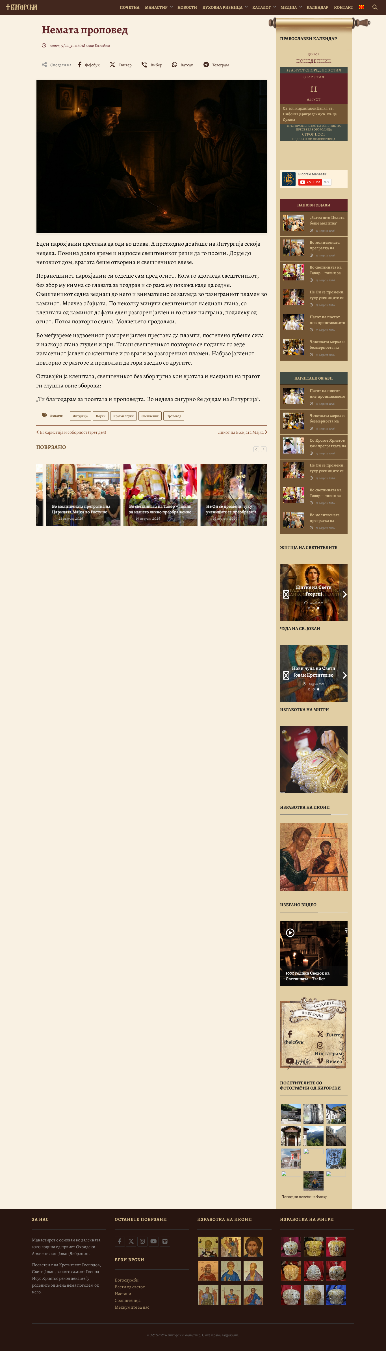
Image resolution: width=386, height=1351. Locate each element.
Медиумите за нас (132, 1307)
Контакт (343, 7)
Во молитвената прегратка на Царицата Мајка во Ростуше (72, 509)
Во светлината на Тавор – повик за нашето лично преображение (151, 509)
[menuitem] (361, 7)
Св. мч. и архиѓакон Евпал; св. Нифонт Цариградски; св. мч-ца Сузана (310, 114)
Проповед (173, 416)
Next (343, 592)
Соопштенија (127, 1300)
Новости (187, 7)
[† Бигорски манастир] (21, 6)
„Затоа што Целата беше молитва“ (327, 220)
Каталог (261, 7)
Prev (284, 592)
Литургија (80, 416)
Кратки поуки (123, 416)
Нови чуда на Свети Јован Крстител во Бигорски (313, 675)
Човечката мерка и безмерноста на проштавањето (327, 347)
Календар (317, 7)
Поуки (100, 416)
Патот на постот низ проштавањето (327, 319)
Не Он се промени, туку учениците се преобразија (223, 509)
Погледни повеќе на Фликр (304, 1196)
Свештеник (150, 416)
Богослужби (126, 1280)
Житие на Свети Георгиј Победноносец (314, 594)
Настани (123, 1294)
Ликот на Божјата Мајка (241, 432)
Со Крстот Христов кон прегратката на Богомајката (328, 445)
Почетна (129, 7)
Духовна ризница (222, 7)
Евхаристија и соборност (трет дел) (72, 432)
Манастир (156, 7)
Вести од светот (130, 1287)
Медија (289, 7)
